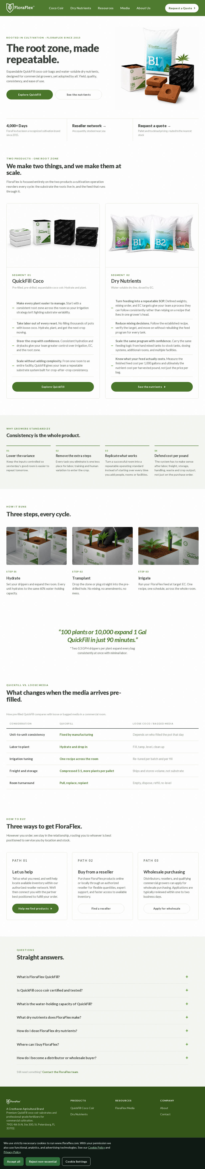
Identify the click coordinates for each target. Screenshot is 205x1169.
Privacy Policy (12, 1152)
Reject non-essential (43, 1161)
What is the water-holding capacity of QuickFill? (54, 1004)
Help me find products (33, 908)
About (164, 1108)
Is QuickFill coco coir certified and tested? (50, 990)
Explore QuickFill (29, 94)
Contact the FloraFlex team (60, 1072)
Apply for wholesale (166, 908)
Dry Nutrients (79, 1114)
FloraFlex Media (125, 1108)
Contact (165, 1114)
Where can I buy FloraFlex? (38, 1044)
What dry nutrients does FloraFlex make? (49, 1017)
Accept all (13, 1161)
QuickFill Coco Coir (82, 1108)
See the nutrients (79, 94)
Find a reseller (101, 908)
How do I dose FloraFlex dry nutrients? (47, 1031)
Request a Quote (180, 8)
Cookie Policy (96, 1147)
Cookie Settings (76, 1161)
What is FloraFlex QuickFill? (38, 977)
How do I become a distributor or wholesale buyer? (56, 1058)
